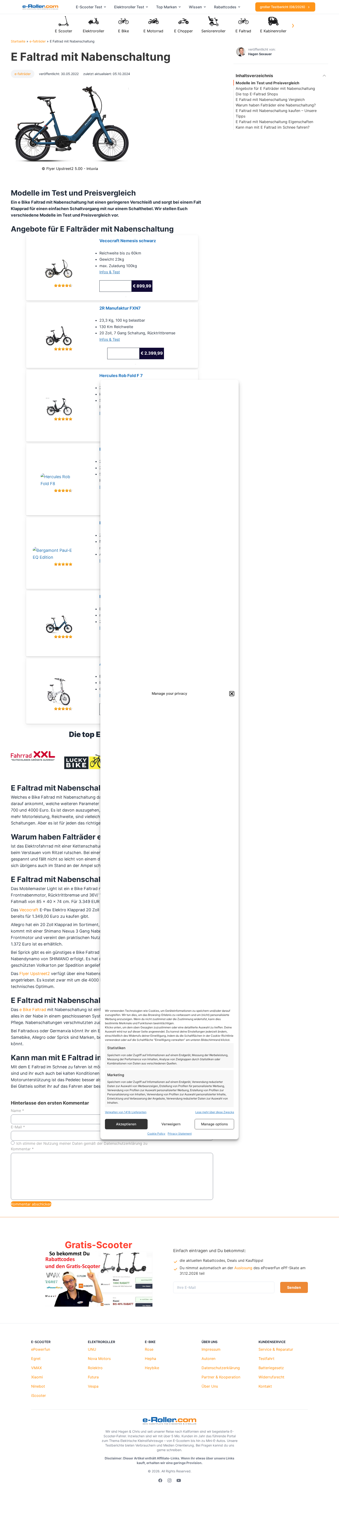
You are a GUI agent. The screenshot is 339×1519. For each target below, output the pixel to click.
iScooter (38, 1395)
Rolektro (95, 1367)
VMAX (36, 1367)
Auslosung (243, 1267)
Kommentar (22, 1149)
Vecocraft (29, 909)
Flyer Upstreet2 (34, 973)
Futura (93, 1377)
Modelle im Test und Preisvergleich (267, 83)
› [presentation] (292, 25)
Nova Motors (99, 1358)
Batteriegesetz (271, 1367)
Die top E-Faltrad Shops (257, 94)
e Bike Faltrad (32, 1009)
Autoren (208, 1358)
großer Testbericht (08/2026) (283, 7)
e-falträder (38, 41)
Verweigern (171, 1124)
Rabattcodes (225, 7)
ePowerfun (40, 1349)
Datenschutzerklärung (221, 1367)
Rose (149, 1349)
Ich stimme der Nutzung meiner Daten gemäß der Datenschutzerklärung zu (81, 1143)
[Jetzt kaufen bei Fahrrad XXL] (63, 403)
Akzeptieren (126, 1124)
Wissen (195, 7)
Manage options (214, 1124)
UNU (92, 1349)
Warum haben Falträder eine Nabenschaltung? (276, 105)
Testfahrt (266, 1358)
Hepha (150, 1358)
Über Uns (210, 1386)
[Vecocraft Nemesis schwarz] (63, 265)
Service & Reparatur (276, 1349)
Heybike (152, 1367)
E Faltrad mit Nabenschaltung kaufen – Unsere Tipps (276, 113)
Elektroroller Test (129, 7)
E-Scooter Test (89, 7)
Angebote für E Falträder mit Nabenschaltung (275, 88)
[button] (231, 694)
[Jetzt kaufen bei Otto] (63, 689)
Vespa (93, 1386)
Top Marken (166, 7)
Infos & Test (109, 272)
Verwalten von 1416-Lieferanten (125, 1112)
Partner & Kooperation (221, 1377)
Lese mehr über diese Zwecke (214, 1112)
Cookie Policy (156, 1133)
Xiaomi (37, 1377)
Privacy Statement (180, 1133)
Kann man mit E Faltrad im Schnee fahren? (272, 127)
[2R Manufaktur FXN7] (63, 333)
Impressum (211, 1349)
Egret (36, 1358)
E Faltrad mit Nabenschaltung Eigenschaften (274, 121)
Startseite (18, 41)
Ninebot (38, 1386)
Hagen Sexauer (260, 54)
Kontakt (265, 1386)
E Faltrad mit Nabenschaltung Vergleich (270, 99)
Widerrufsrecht (271, 1377)
